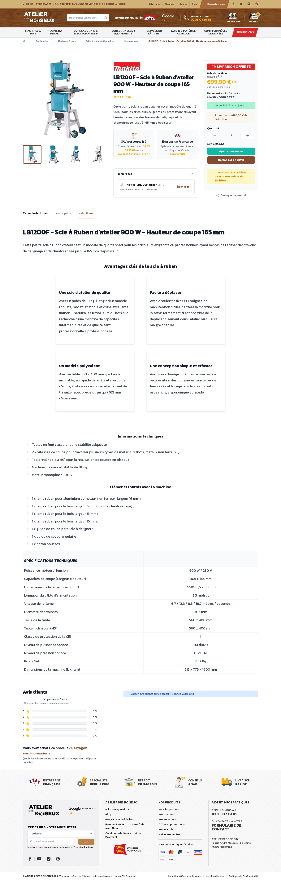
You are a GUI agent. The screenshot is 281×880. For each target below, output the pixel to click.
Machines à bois (33, 32)
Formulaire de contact (226, 827)
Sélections (154, 4)
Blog (194, 4)
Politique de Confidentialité (243, 876)
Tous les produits (169, 809)
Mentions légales (215, 876)
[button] (26, 99)
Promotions (245, 32)
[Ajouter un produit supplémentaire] (247, 135)
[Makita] (155, 66)
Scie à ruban (131, 41)
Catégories (42, 41)
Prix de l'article (217, 73)
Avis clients (86, 214)
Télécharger (183, 187)
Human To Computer (125, 876)
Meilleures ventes (169, 834)
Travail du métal (54, 32)
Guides (183, 4)
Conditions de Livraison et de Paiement (123, 835)
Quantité (213, 128)
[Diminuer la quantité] (214, 135)
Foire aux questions (117, 809)
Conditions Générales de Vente (184, 876)
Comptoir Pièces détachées (215, 32)
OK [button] (86, 842)
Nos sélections (167, 819)
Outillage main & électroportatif (85, 32)
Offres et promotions (171, 824)
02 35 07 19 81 (224, 814)
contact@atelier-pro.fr (134, 154)
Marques (170, 4)
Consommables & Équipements (123, 32)
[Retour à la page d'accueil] (44, 811)
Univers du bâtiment (154, 32)
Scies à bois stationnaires (100, 41)
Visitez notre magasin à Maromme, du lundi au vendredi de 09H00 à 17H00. (74, 4)
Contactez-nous (216, 4)
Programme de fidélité (118, 819)
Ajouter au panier (231, 151)
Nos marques (166, 814)
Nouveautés (165, 829)
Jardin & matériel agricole (183, 32)
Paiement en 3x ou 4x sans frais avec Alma (124, 826)
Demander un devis (231, 160)
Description (63, 214)
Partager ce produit (233, 195)
